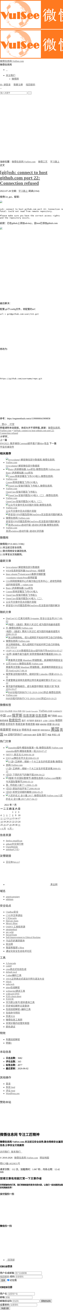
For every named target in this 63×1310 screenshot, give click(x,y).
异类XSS (10, 1016)
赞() (3, 424)
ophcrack (10, 984)
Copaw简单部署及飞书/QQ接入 (22, 482)
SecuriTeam (11, 934)
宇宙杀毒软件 (7, 447)
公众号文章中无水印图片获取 (21, 511)
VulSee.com (45, 710)
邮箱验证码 (6, 1301)
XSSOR (10, 999)
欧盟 (49, 724)
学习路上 (54, 161)
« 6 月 (3, 828)
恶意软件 (10, 724)
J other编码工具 (13, 975)
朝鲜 (37, 724)
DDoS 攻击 (17, 711)
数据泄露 (30, 724)
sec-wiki (10, 932)
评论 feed (10, 1090)
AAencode (11, 963)
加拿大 (60, 716)
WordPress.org (12, 1093)
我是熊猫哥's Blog (15, 947)
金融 (39, 734)
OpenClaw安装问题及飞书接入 (21, 492)
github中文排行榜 (14, 844)
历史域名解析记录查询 (17, 1006)
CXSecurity (11, 918)
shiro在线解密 (13, 987)
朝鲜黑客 (43, 724)
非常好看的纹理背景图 (17, 1023)
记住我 (13, 1280)
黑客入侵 (56, 735)
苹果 (5, 735)
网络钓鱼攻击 (45, 730)
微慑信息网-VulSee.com (23, 161)
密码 (12, 1276)
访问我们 (5, 1152)
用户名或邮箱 (7, 1273)
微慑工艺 (42, 161)
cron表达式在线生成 (16, 969)
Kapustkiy (34, 711)
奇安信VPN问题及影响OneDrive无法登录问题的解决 (33, 521)
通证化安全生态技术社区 (19, 951)
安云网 (9, 944)
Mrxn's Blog (11, 923)
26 (4, 825)
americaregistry (13, 896)
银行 (44, 734)
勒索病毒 (4, 720)
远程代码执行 (15, 734)
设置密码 (4, 1304)
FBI (23, 711)
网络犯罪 (36, 730)
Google (28, 711)
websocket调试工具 (15, 991)
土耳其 (45, 721)
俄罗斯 (17, 715)
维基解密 (5, 729)
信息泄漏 (29, 715)
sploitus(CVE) (12, 849)
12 (4, 818)
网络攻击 (27, 729)
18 (1, 821)
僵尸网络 (52, 716)
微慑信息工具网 (14, 1020)
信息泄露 (41, 715)
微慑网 (15, 79)
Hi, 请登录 (5, 84)
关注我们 (10, 75)
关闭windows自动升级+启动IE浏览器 (25, 531)
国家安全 (38, 721)
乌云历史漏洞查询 (15, 940)
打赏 (10, 424)
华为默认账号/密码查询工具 (20, 1002)
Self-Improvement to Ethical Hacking (23, 937)
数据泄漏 (20, 724)
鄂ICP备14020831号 (10, 1163)
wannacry (57, 711)
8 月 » (10, 828)
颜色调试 (10, 1026)
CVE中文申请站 (14, 915)
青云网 (53, 884)
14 (10, 818)
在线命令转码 (13, 1013)
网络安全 (16, 730)
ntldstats (9, 899)
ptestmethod (11, 929)
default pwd (11, 972)
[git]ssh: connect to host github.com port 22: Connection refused (23, 178)
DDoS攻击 (8, 711)
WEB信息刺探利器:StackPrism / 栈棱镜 (25, 570)
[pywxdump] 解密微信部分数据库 (23, 466)
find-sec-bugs (12, 921)
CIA (2, 711)
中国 (3, 715)
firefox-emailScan (14, 840)
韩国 (49, 735)
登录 (8, 1084)
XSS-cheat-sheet (13, 996)
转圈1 (9, 1043)
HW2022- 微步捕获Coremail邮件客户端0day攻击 (24, 443)
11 (1, 818)
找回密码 (30, 84)
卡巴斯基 (30, 720)
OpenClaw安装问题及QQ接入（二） (24, 501)
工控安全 (51, 721)
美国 (55, 729)
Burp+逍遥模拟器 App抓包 (19, 473)
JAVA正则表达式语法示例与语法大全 (25, 979)
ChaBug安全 (12, 912)
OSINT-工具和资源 (15, 927)
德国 (2, 724)
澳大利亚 (56, 724)
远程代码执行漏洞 (29, 735)
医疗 (24, 720)
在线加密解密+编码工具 (18, 1009)
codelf (9, 966)
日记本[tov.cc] (13, 862)
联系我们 (16, 1152)
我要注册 (18, 84)
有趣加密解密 (13, 1039)
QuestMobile (12, 847)
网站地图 (44, 1157)
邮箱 (2, 1297)
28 (10, 825)
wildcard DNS (12, 994)
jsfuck (8, 981)
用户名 (3, 1293)
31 (19, 825)
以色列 (8, 716)
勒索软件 (15, 720)
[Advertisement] (31, 127)
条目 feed (10, 1087)
